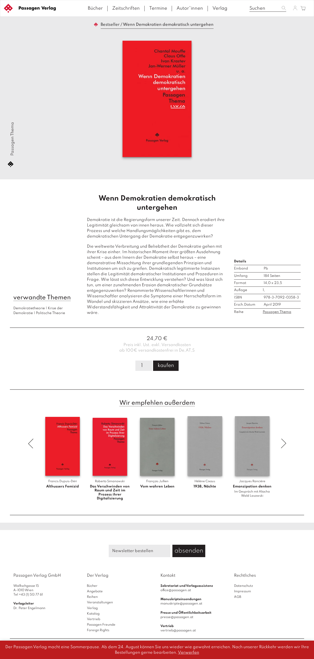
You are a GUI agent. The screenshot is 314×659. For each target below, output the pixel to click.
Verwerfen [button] (188, 652)
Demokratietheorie (29, 308)
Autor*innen (190, 8)
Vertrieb (93, 619)
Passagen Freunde (101, 624)
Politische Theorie (50, 313)
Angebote (95, 591)
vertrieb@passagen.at (178, 630)
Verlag (219, 8)
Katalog (93, 613)
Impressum (242, 591)
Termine (158, 8)
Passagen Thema (12, 139)
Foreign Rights (98, 630)
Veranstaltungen (100, 602)
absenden (188, 551)
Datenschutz (243, 585)
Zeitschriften (126, 8)
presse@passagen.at (176, 617)
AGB (237, 597)
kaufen (166, 365)
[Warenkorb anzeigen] (303, 8)
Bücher (95, 8)
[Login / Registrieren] (295, 8)
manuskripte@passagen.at (181, 603)
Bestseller (110, 25)
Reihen (92, 597)
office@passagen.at (175, 590)
